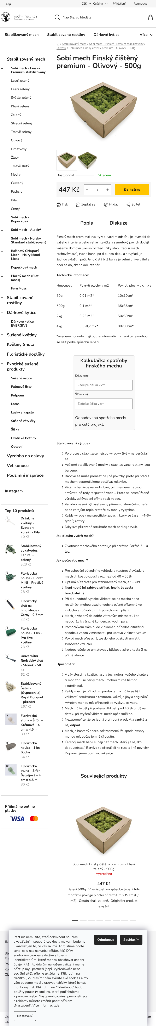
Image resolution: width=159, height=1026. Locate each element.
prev (60, 859)
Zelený (16, 115)
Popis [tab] (86, 223)
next (148, 859)
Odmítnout (105, 939)
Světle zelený (21, 97)
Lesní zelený (20, 89)
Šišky (15, 429)
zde (56, 1005)
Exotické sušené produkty (22, 366)
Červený (17, 183)
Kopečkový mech (24, 267)
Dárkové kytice (21, 312)
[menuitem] (22, 35)
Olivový (16, 140)
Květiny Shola (20, 344)
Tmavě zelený (21, 132)
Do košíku (132, 189)
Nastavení (25, 1016)
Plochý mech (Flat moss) (25, 278)
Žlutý (15, 157)
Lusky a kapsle (22, 412)
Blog (8, 4)
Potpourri (18, 395)
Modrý (15, 174)
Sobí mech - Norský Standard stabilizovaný (28, 240)
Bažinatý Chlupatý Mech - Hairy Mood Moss (25, 255)
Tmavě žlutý (20, 166)
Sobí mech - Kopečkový (20, 219)
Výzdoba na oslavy (25, 456)
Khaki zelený (20, 106)
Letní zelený (20, 80)
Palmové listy (21, 386)
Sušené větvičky (23, 421)
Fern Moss (19, 288)
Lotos (15, 404)
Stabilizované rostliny (20, 300)
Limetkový (18, 149)
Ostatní (16, 446)
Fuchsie (16, 191)
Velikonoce (18, 465)
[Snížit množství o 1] (87, 190)
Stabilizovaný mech (26, 59)
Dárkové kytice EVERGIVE (22, 323)
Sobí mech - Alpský (26, 229)
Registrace (140, 4)
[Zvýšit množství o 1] (108, 190)
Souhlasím (131, 939)
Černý (15, 209)
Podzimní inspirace (25, 475)
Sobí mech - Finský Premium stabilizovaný (28, 70)
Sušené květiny (22, 335)
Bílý (14, 200)
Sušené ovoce (21, 378)
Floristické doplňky (26, 354)
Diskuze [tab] (119, 223)
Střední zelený (22, 123)
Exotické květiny (23, 438)
